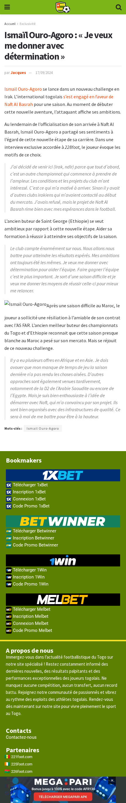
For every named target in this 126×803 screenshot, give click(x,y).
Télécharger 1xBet (30, 484)
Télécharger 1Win (29, 570)
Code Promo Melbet (32, 630)
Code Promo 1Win (30, 584)
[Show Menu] (7, 7)
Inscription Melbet (30, 616)
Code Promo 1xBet (31, 506)
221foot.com (21, 757)
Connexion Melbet (30, 623)
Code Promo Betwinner (35, 545)
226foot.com (21, 771)
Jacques (18, 72)
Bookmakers (24, 460)
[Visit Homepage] (63, 7)
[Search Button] (119, 7)
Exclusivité (27, 23)
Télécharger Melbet (31, 609)
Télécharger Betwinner (34, 531)
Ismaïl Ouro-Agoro (23, 89)
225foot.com (21, 764)
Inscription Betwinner (33, 538)
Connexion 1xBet (29, 499)
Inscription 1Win (28, 577)
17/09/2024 (43, 72)
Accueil (10, 23)
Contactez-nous (21, 737)
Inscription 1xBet (29, 492)
